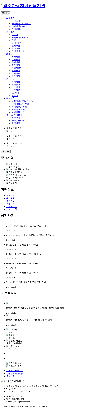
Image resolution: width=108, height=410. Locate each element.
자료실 (15, 95)
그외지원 (16, 73)
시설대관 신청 (18, 112)
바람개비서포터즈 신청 (22, 101)
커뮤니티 (10, 79)
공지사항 (16, 82)
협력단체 (16, 123)
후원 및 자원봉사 (14, 115)
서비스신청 (11, 209)
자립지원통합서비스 (21, 23)
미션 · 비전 (17, 43)
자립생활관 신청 (19, 107)
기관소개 (10, 32)
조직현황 (16, 46)
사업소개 (10, 18)
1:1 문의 (15, 93)
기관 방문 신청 (18, 109)
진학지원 (16, 57)
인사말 (15, 35)
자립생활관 (17, 29)
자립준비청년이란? (20, 37)
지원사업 (16, 71)
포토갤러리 (17, 87)
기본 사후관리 (18, 21)
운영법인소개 (18, 51)
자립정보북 (17, 68)
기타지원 (16, 76)
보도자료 (16, 90)
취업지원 (16, 59)
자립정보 (10, 54)
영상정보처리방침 (14, 373)
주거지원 (16, 62)
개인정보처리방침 (14, 371)
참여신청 (10, 98)
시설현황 (16, 48)
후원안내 (16, 118)
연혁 (14, 40)
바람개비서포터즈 (20, 26)
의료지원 (16, 65)
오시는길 (10, 376)
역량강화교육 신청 (20, 104)
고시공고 (16, 84)
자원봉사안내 (18, 120)
